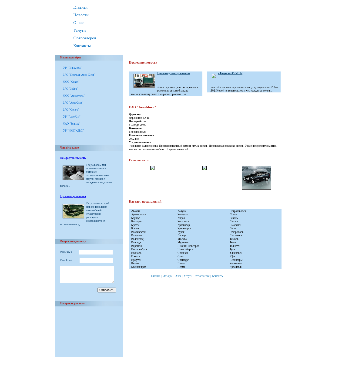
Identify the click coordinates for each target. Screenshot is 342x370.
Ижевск (135, 256)
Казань (135, 263)
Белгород (136, 221)
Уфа (232, 256)
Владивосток (138, 232)
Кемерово (183, 214)
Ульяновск (236, 253)
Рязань (234, 218)
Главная (80, 7)
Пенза (181, 263)
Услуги (79, 30)
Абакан (135, 211)
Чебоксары (236, 259)
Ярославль (236, 266)
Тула (232, 249)
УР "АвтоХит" (71, 116)
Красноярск (184, 228)
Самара (234, 221)
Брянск (135, 228)
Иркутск (136, 259)
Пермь (181, 266)
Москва (182, 239)
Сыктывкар (236, 235)
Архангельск (138, 214)
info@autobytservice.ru (80, 367)
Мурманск (184, 242)
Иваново (136, 253)
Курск (181, 232)
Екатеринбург (139, 249)
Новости (81, 15)
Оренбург (183, 259)
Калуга (182, 211)
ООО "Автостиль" (74, 95)
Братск (135, 225)
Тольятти (235, 246)
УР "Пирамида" (72, 67)
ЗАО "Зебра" (70, 88)
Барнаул (135, 218)
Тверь (233, 242)
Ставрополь (236, 232)
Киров (181, 218)
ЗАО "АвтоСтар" (73, 102)
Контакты (82, 45)
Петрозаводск (238, 211)
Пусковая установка (73, 196)
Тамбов (234, 239)
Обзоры (167, 276)
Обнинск (183, 253)
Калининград (138, 266)
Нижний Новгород (188, 246)
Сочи (233, 228)
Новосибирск (185, 249)
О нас (78, 22)
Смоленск (235, 225)
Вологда (136, 242)
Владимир (137, 235)
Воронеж (136, 246)
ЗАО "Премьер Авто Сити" (79, 74)
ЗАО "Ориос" (71, 109)
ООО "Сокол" (71, 81)
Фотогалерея (84, 38)
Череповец (236, 263)
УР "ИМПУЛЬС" (73, 130)
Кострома (183, 221)
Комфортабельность (73, 158)
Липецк (182, 235)
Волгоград (137, 239)
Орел (181, 256)
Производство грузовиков (173, 73)
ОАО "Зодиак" (71, 123)
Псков (233, 214)
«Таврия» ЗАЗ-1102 (230, 73)
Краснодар (184, 225)
